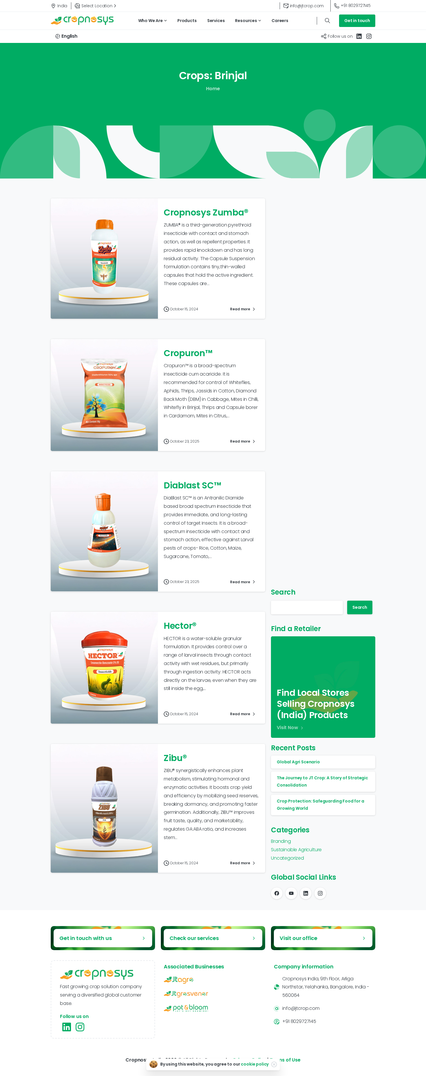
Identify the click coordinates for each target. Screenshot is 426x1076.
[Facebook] (277, 893)
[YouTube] (291, 893)
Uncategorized (287, 858)
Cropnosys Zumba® (206, 212)
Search (283, 592)
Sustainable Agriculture (296, 849)
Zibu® (175, 758)
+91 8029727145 (356, 5)
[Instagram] (369, 36)
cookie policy (255, 1064)
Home (213, 88)
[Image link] (213, 980)
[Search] (327, 20)
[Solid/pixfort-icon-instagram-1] (80, 1027)
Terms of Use (285, 1060)
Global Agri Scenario (298, 762)
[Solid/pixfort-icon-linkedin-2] (66, 1027)
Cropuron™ (188, 353)
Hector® (180, 625)
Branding (281, 841)
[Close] (274, 1064)
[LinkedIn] (359, 36)
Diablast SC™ (192, 485)
